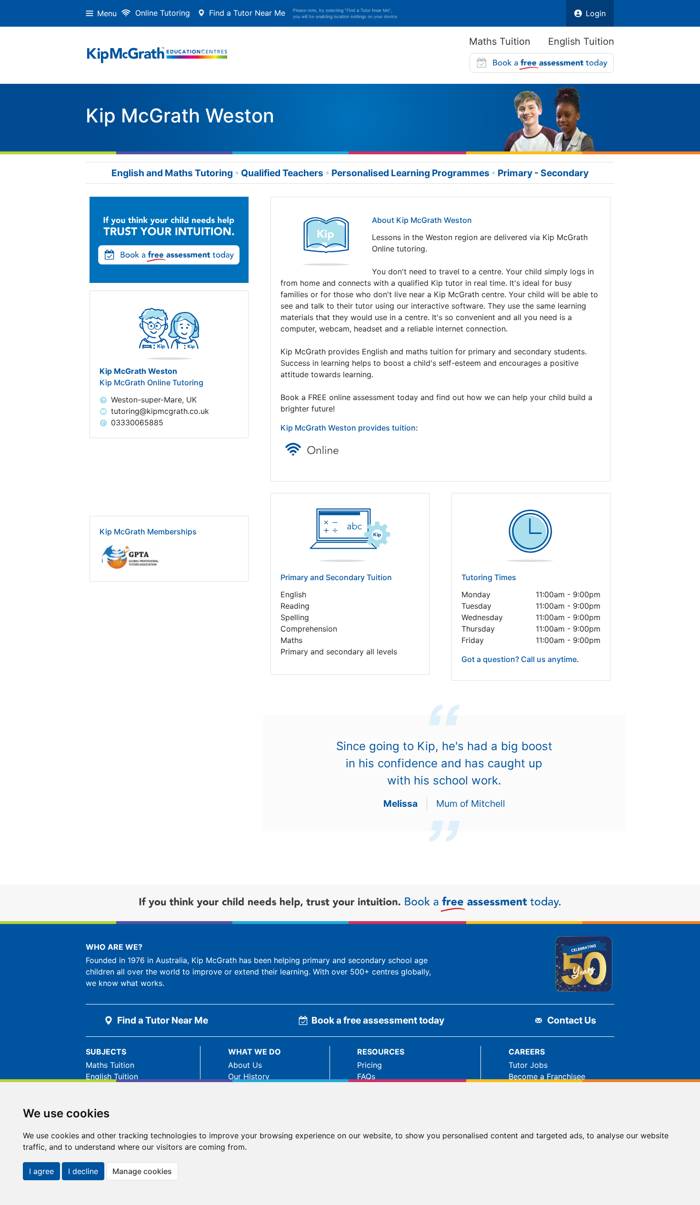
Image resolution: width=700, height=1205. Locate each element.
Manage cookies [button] (142, 1171)
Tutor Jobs (528, 1065)
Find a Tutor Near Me (247, 13)
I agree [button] (41, 1171)
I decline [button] (83, 1171)
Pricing (369, 1065)
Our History (249, 1076)
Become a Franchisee (547, 1076)
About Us (245, 1065)
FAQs (366, 1076)
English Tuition (581, 41)
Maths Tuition (499, 41)
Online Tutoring (162, 13)
